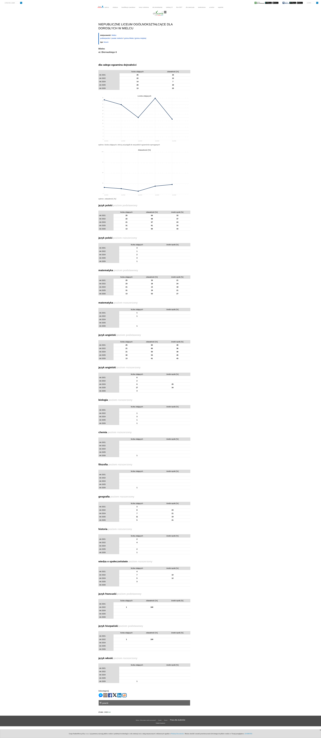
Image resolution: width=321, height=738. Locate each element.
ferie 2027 (179, 7)
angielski (220, 7)
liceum (106, 42)
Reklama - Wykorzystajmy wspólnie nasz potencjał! (146, 720)
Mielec (114, 35)
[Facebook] (110, 696)
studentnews (202, 7)
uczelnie (211, 7)
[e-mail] (105, 696)
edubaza (115, 7)
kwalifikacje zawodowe (128, 7)
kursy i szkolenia (144, 7)
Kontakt (160, 720)
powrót (103, 702)
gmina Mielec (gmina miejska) (135, 38)
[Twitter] (115, 696)
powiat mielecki (117, 38)
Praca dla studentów (177, 720)
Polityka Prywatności (160, 723)
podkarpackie (105, 38)
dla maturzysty (190, 7)
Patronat (165, 720)
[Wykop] (124, 696)
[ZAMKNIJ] (248, 733)
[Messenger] (101, 696)
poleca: (106, 7)
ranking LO (169, 7)
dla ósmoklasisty (157, 7)
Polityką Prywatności (177, 733)
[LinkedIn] (119, 696)
